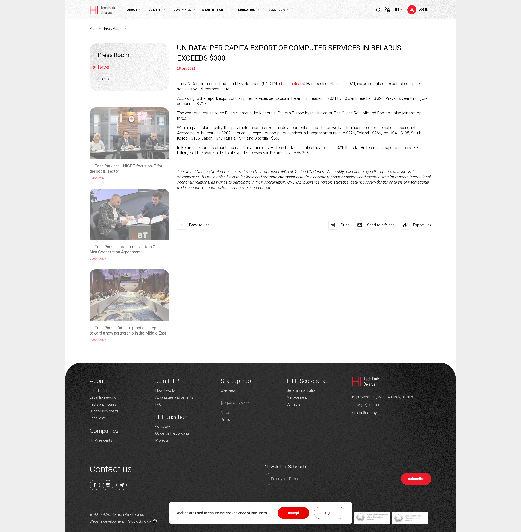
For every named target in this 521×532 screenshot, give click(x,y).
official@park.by (364, 413)
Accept (293, 513)
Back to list (199, 225)
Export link (422, 225)
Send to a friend (381, 225)
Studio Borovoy (140, 521)
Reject (330, 513)
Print (344, 225)
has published (293, 83)
